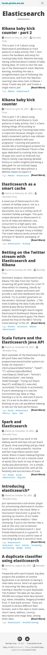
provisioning (9, 548)
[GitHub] (20, 639)
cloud (28, 548)
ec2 (18, 545)
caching (27, 243)
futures (7, 413)
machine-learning (31, 622)
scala (11, 410)
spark (11, 475)
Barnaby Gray (10, 643)
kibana (11, 91)
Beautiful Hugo (37, 647)
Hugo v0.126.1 (8, 647)
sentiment (23, 326)
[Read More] (38, 87)
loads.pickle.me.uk (13, 3)
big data (22, 477)
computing (37, 545)
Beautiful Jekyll (29, 650)
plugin (20, 548)
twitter (12, 326)
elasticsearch (23, 91)
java (15, 413)
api (22, 413)
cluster (26, 545)
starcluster (8, 545)
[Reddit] (27, 639)
